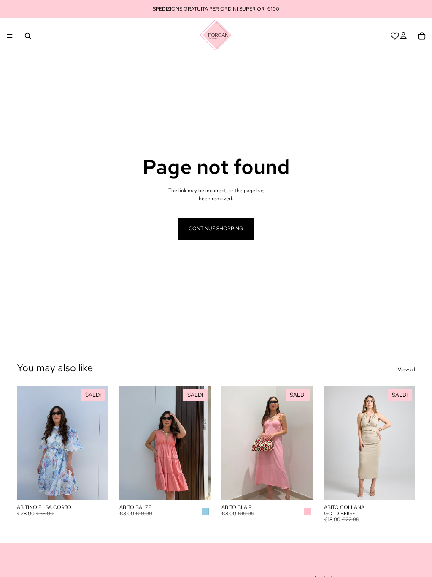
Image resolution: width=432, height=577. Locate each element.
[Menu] (9, 36)
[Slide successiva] (99, 443)
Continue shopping (216, 228)
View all (406, 369)
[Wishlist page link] (395, 36)
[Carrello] (422, 36)
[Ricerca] (28, 36)
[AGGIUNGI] (197, 487)
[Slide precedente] (26, 443)
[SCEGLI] (95, 487)
